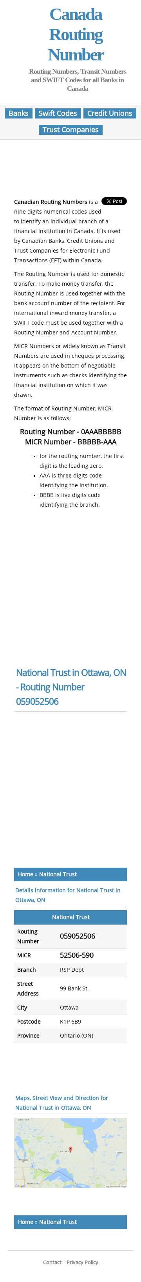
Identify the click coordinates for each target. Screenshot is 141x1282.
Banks (19, 113)
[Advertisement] (76, 170)
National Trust (58, 874)
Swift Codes (58, 113)
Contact (52, 1262)
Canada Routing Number (75, 34)
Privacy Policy (82, 1262)
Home (25, 874)
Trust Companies (71, 130)
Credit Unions (109, 113)
